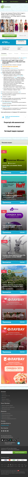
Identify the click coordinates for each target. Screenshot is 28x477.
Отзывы (16, 53)
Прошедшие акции (6, 409)
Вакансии (4, 397)
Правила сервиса (5, 399)
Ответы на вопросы (6, 400)
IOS (20, 57)
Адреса (10, 53)
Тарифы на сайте (6, 106)
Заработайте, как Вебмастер (8, 407)
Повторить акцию (9, 35)
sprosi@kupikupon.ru (6, 423)
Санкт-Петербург (14, 1)
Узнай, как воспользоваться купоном (12, 117)
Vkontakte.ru (4, 431)
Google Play (13, 440)
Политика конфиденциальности (9, 418)
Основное (3, 53)
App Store (5, 440)
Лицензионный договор (7, 415)
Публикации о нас (6, 395)
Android (24, 57)
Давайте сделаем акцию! (7, 405)
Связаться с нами (5, 425)
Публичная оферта (6, 417)
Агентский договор (6, 413)
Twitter (6, 431)
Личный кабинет (26, 1)
